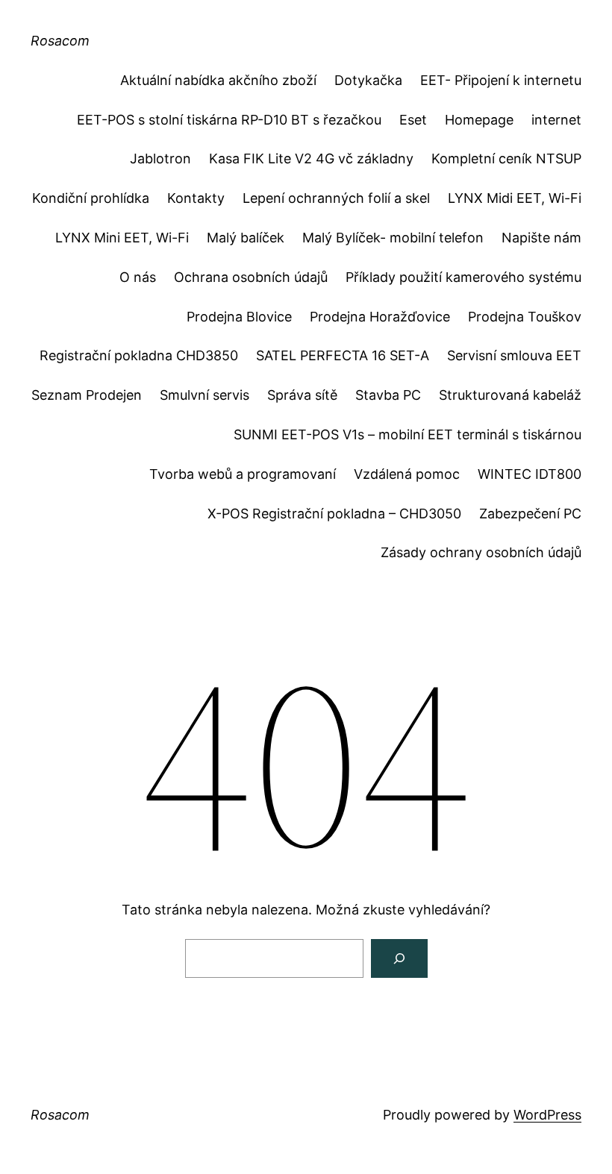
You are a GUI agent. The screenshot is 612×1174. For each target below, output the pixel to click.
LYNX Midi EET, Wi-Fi (514, 198)
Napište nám (541, 237)
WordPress (547, 1115)
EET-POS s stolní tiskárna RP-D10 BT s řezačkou (229, 120)
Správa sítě (302, 395)
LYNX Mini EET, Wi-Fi (122, 237)
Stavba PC (388, 395)
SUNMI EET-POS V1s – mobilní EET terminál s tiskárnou (407, 434)
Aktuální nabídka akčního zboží (218, 80)
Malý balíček (245, 237)
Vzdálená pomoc (407, 474)
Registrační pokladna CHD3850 (139, 355)
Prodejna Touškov (524, 316)
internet (556, 120)
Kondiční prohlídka (90, 198)
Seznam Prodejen (86, 395)
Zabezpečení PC (530, 513)
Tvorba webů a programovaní (242, 474)
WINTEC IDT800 (529, 474)
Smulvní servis (204, 395)
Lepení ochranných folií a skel (336, 198)
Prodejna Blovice (239, 316)
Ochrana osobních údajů (251, 277)
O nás (137, 277)
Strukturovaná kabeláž (510, 395)
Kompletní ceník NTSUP (506, 158)
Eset (413, 120)
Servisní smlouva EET (514, 355)
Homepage (479, 120)
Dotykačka (368, 80)
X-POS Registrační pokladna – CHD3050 (334, 513)
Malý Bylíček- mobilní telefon (393, 237)
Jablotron (160, 158)
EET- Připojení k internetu (500, 80)
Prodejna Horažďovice (380, 316)
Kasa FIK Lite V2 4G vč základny (311, 158)
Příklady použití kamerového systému (463, 277)
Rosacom (60, 40)
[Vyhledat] (399, 958)
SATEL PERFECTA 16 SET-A (342, 355)
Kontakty (196, 198)
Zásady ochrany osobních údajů (481, 552)
